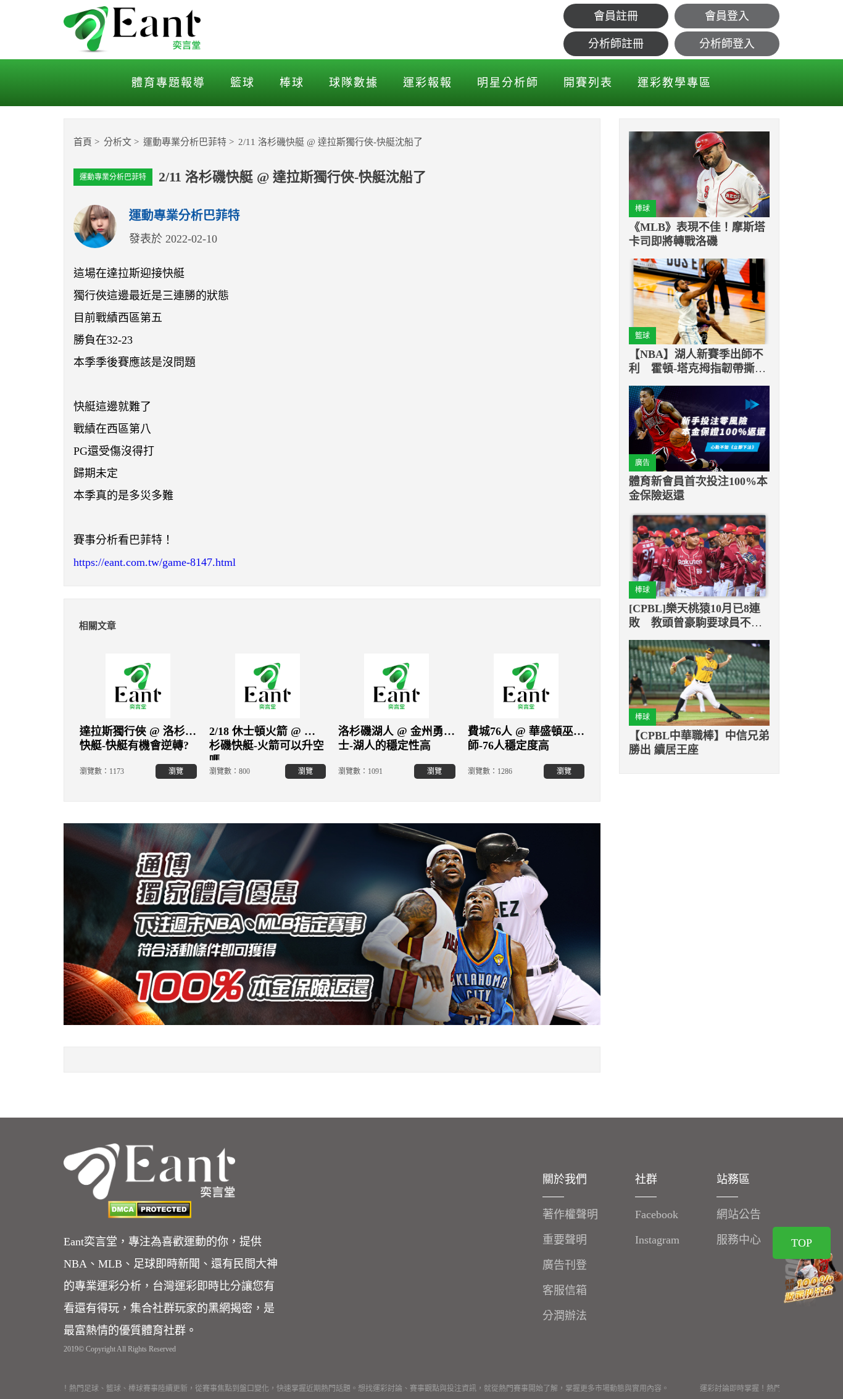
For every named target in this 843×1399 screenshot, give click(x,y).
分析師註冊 (616, 44)
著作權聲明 (570, 1214)
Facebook (656, 1214)
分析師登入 (727, 44)
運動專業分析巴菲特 (184, 142)
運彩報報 (427, 83)
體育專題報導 (168, 83)
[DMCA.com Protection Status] (149, 1209)
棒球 (292, 83)
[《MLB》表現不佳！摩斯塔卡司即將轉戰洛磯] (699, 174)
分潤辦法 (564, 1316)
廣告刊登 (564, 1265)
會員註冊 (616, 16)
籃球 (242, 83)
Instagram (657, 1240)
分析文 (117, 142)
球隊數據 (353, 83)
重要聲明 (564, 1240)
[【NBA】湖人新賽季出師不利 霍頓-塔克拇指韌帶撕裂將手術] (699, 301)
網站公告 (738, 1214)
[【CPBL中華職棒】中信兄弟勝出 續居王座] (699, 683)
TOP (801, 1243)
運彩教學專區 (674, 83)
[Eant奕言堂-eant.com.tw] (132, 29)
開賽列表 (588, 83)
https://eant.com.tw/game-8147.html (154, 562)
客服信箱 (564, 1290)
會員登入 (727, 16)
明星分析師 (508, 83)
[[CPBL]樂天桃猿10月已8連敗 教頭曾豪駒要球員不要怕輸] (699, 556)
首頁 (82, 142)
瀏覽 (175, 771)
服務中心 (738, 1240)
